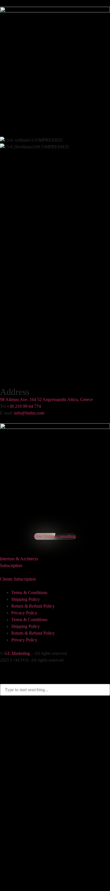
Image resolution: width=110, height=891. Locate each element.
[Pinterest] (6, 541)
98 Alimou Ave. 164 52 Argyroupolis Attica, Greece (46, 399)
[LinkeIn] (9, 541)
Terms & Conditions (29, 592)
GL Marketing (17, 653)
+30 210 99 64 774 (24, 406)
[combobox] (55, 690)
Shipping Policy (25, 599)
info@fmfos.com (29, 413)
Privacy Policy (24, 612)
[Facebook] (1, 541)
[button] (55, 206)
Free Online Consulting (55, 536)
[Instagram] (4, 541)
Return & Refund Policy (33, 606)
